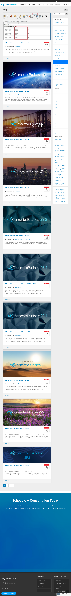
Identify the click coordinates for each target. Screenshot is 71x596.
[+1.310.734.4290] (54, 1)
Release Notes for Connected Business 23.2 (17, 235)
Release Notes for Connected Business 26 (17, 43)
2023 (56, 98)
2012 (56, 133)
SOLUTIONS (41, 4)
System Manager (59, 71)
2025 (56, 91)
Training (45, 1)
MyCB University (41, 590)
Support (40, 1)
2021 (56, 104)
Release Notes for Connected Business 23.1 (17, 332)
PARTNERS (57, 4)
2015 (56, 123)
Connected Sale (59, 36)
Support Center (41, 580)
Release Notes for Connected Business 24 (17, 187)
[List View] (65, 10)
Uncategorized (58, 77)
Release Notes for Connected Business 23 (17, 380)
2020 (56, 107)
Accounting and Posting (60, 23)
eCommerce (58, 42)
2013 (56, 130)
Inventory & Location (60, 52)
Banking (57, 27)
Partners (57, 55)
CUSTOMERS (50, 4)
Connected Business (19, 239)
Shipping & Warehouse (60, 68)
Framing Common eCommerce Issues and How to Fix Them (60, 161)
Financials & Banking (60, 46)
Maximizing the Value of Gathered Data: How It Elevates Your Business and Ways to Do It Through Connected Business (60, 168)
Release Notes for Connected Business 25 (17, 91)
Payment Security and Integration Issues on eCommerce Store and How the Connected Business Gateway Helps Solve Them (60, 199)
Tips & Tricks (58, 74)
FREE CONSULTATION (63, 1)
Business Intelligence (60, 30)
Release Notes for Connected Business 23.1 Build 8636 (20, 284)
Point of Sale (58, 58)
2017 (56, 117)
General (57, 49)
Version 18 (58, 81)
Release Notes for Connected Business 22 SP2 (18, 465)
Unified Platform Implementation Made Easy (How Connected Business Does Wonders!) (60, 182)
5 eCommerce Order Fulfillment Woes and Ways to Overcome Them (60, 176)
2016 (56, 120)
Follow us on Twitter (60, 591)
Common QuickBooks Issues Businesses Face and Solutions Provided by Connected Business (60, 190)
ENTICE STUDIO (31, 4)
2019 (56, 111)
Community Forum (42, 586)
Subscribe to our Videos (61, 583)
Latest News (41, 583)
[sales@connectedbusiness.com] (57, 1)
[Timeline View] (67, 10)
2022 (56, 101)
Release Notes (18, 46)
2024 (56, 95)
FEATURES (22, 4)
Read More (7, 58)
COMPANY (65, 4)
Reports (57, 65)
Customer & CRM (59, 39)
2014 (56, 126)
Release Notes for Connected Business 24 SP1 (18, 139)
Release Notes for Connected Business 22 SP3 (18, 428)
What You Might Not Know (60, 85)
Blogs (50, 1)
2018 (56, 114)
